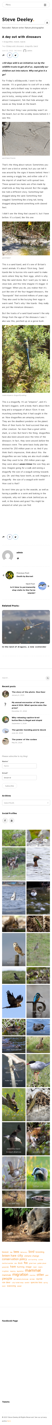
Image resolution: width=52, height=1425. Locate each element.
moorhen (32, 1275)
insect (35, 1267)
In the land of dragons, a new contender (24, 647)
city (20, 1255)
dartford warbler (7, 1263)
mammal (33, 1270)
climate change (31, 1256)
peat (46, 1275)
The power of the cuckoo (24, 739)
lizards (22, 42)
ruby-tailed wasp (17, 1282)
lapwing (13, 1271)
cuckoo (40, 1259)
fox (26, 1262)
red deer (32, 1279)
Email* (5, 773)
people (7, 1278)
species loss (36, 1282)
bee (11, 1252)
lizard (36, 46)
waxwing (11, 1285)
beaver (5, 1252)
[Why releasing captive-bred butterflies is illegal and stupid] (5, 719)
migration (20, 1274)
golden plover (41, 1263)
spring (46, 1282)
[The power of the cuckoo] (5, 741)
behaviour (23, 1252)
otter (40, 1274)
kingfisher (5, 1271)
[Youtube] (12, 821)
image (29, 1266)
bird (31, 1251)
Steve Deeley (17, 19)
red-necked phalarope (20, 1279)
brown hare (9, 1255)
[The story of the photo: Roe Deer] (5, 694)
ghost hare (32, 1263)
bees (16, 1251)
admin (29, 51)
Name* (5, 761)
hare (13, 1266)
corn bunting (32, 1259)
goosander (5, 1267)
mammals (6, 1275)
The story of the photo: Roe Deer (28, 692)
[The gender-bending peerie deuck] (5, 730)
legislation (20, 1271)
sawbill (27, 1282)
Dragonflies (8, 42)
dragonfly (29, 46)
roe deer (6, 1282)
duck (20, 1263)
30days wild (10, 46)
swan (4, 1286)
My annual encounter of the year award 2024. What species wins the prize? (29, 705)
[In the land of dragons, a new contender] (26, 627)
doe (15, 1263)
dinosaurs (20, 46)
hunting (20, 1266)
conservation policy (14, 1259)
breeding (40, 1252)
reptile (39, 1279)
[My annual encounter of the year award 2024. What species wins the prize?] (5, 704)
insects (16, 42)
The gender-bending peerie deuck (29, 730)
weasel (19, 1286)
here (9, 1421)
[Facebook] (5, 821)
